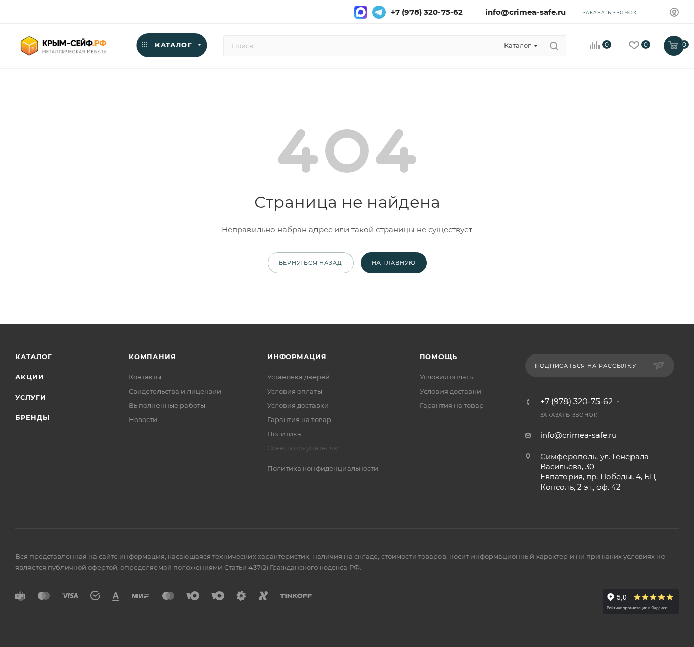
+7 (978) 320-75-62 (427, 12)
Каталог (33, 356)
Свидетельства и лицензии (175, 391)
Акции (29, 377)
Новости (143, 419)
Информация (297, 356)
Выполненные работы (167, 405)
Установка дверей (298, 377)
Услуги (30, 397)
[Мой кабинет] (674, 13)
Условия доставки (298, 405)
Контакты (145, 377)
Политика (284, 434)
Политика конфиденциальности (322, 468)
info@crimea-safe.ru (523, 12)
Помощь (439, 356)
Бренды (32, 417)
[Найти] (554, 45)
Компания (152, 356)
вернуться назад (310, 262)
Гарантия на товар (299, 419)
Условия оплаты (294, 391)
